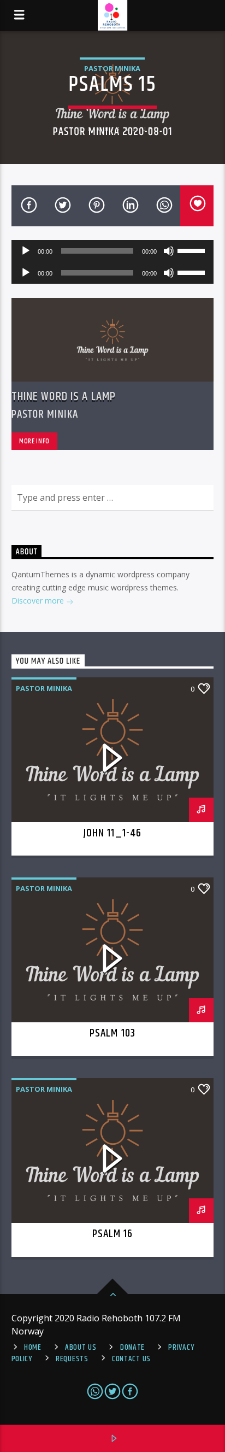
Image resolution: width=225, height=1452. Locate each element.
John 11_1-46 (112, 833)
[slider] (192, 250)
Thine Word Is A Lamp (63, 396)
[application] (112, 251)
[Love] (197, 205)
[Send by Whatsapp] (163, 205)
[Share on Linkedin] (129, 205)
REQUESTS (72, 1359)
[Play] (25, 250)
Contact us (131, 1359)
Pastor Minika (112, 68)
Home (33, 1348)
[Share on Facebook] (28, 205)
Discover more (38, 600)
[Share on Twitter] (62, 205)
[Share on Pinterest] (95, 205)
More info (34, 441)
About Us (81, 1348)
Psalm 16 (112, 1234)
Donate (132, 1348)
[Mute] (168, 250)
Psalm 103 (112, 1033)
